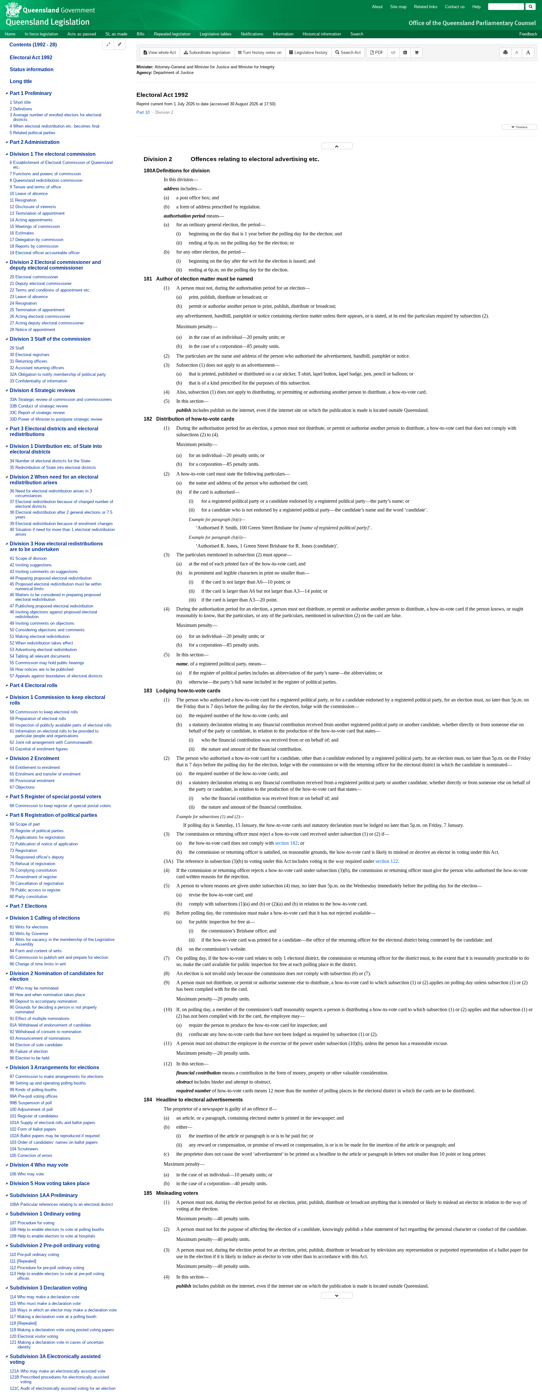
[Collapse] (119, 44)
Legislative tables (215, 34)
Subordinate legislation (209, 52)
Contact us (455, 6)
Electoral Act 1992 (31, 57)
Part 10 (143, 112)
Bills (141, 34)
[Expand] (108, 44)
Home (10, 34)
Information (283, 34)
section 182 (286, 843)
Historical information (322, 34)
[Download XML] (393, 53)
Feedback (528, 34)
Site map (398, 6)
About (377, 6)
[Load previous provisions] (337, 146)
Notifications (252, 34)
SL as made (116, 34)
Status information (32, 69)
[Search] (530, 6)
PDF (378, 52)
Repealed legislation (172, 34)
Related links (426, 6)
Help (476, 6)
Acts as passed (81, 34)
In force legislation (41, 34)
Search (356, 34)
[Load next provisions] (337, 1295)
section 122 (386, 861)
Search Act (350, 52)
